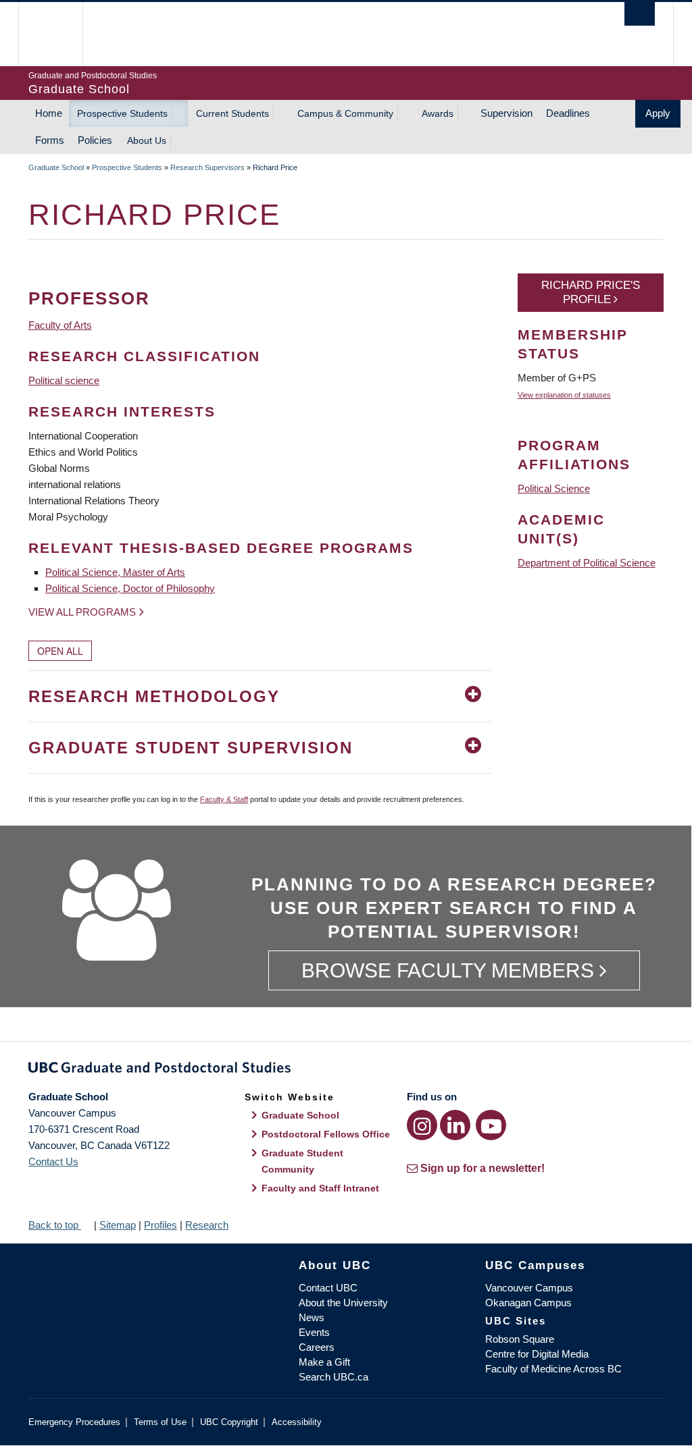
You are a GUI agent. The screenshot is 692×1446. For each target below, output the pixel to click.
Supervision (506, 113)
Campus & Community (345, 113)
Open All (60, 651)
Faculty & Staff (224, 799)
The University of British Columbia (60, 34)
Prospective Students (122, 113)
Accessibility (297, 1422)
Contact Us (53, 1161)
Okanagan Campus (528, 1302)
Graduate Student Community (302, 1161)
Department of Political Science (587, 562)
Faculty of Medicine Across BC (553, 1368)
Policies (95, 140)
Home (48, 113)
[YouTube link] (491, 1125)
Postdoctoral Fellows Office (326, 1134)
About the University (343, 1302)
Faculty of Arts (60, 325)
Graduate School (56, 167)
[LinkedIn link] (455, 1125)
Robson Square (519, 1339)
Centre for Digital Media (537, 1354)
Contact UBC (328, 1287)
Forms (49, 140)
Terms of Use (160, 1422)
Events (314, 1332)
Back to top (54, 1225)
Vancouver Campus (529, 1287)
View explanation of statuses (564, 395)
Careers (317, 1347)
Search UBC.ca (333, 1377)
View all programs (82, 612)
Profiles (160, 1225)
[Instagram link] (422, 1125)
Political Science (554, 488)
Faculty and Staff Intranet (320, 1188)
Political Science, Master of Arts (115, 572)
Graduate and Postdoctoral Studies (346, 1070)
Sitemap (117, 1225)
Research (206, 1225)
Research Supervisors (207, 167)
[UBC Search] (639, 14)
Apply (657, 113)
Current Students (232, 113)
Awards (437, 113)
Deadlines (568, 113)
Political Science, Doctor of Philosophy (130, 588)
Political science (63, 380)
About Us (146, 140)
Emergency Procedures (74, 1422)
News (311, 1317)
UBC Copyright (229, 1422)
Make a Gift (324, 1362)
